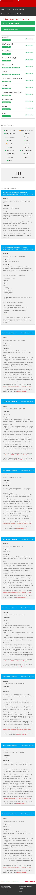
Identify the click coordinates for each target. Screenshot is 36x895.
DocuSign (27, 143)
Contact (20, 891)
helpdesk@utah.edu (21, 391)
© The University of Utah (6, 891)
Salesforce (27, 154)
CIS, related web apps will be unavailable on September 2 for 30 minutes (15, 248)
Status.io (10, 157)
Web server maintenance (10, 333)
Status (2, 9)
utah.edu (6, 314)
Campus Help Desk (6, 13)
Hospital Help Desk (17, 13)
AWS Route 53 (11, 137)
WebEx (27, 157)
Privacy (20, 889)
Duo (10, 147)
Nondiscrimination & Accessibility (25, 886)
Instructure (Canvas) (27, 150)
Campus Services (15, 67)
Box (27, 140)
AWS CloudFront (10, 133)
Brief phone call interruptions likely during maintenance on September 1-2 (15, 193)
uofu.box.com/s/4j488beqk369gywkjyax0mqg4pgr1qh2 (17, 386)
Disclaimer (21, 888)
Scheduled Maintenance (18, 9)
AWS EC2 (27, 133)
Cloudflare (10, 143)
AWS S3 (27, 137)
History (9, 9)
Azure (10, 140)
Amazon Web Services (27, 130)
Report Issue (15, 881)
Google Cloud (10, 150)
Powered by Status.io (29, 881)
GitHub (27, 147)
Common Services (6, 39)
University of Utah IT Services (16, 19)
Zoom (10, 160)
